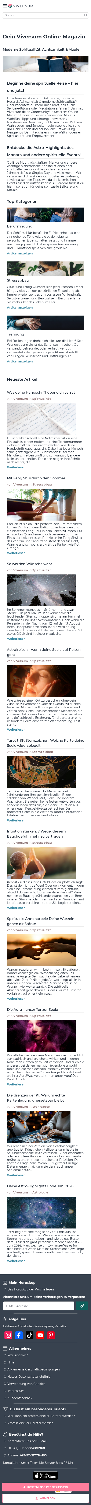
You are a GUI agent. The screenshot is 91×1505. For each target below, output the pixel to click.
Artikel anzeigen (20, 253)
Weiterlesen (16, 467)
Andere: (27, 1455)
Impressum (15, 1391)
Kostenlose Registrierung (47, 1487)
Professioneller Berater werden (30, 1423)
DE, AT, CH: (26, 1448)
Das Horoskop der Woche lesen (30, 1289)
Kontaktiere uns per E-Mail (27, 1441)
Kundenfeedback (19, 1398)
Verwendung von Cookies (26, 1384)
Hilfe (10, 1362)
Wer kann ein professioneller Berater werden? (41, 1416)
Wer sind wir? (17, 1355)
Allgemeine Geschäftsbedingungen (33, 1369)
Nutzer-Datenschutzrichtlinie (28, 1376)
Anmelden (47, 1498)
